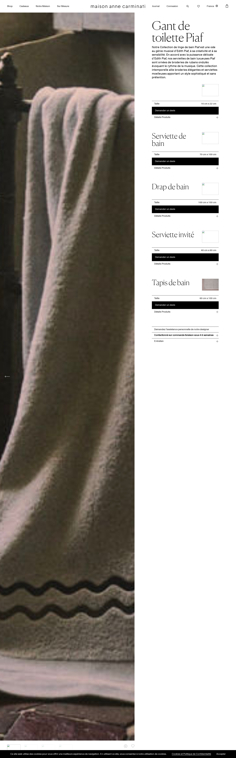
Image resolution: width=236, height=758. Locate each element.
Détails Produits (162, 117)
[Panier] (227, 6)
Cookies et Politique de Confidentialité (191, 754)
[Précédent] (7, 376)
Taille (156, 104)
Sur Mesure (63, 6)
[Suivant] (127, 376)
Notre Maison (43, 6)
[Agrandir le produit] (125, 746)
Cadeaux (24, 6)
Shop (10, 6)
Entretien (159, 341)
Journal (156, 6)
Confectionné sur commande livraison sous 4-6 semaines (183, 335)
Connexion (172, 6)
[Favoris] (198, 6)
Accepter (221, 754)
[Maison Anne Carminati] (118, 6)
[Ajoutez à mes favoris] (133, 746)
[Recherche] (187, 6)
